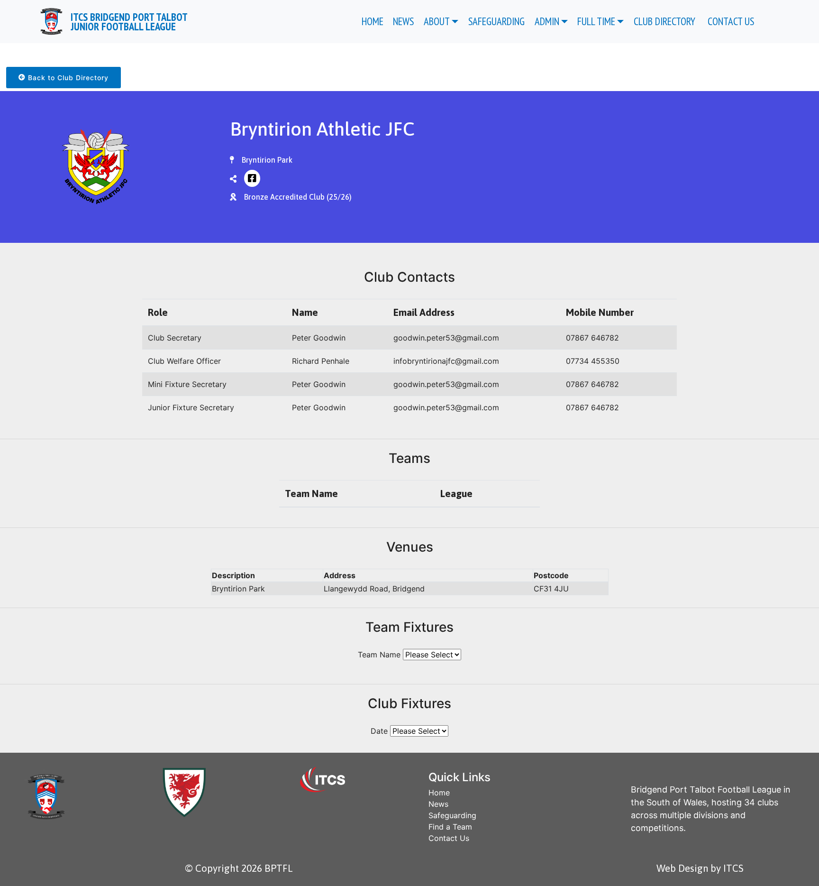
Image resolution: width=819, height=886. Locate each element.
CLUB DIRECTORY (666, 21)
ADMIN (547, 21)
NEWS (403, 21)
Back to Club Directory (67, 78)
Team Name (379, 654)
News (438, 804)
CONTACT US (732, 21)
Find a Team (450, 826)
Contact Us (448, 838)
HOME (372, 21)
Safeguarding (452, 815)
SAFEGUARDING (496, 21)
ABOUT (437, 21)
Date (379, 731)
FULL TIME (596, 21)
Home (439, 792)
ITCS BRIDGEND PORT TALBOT (129, 21)
